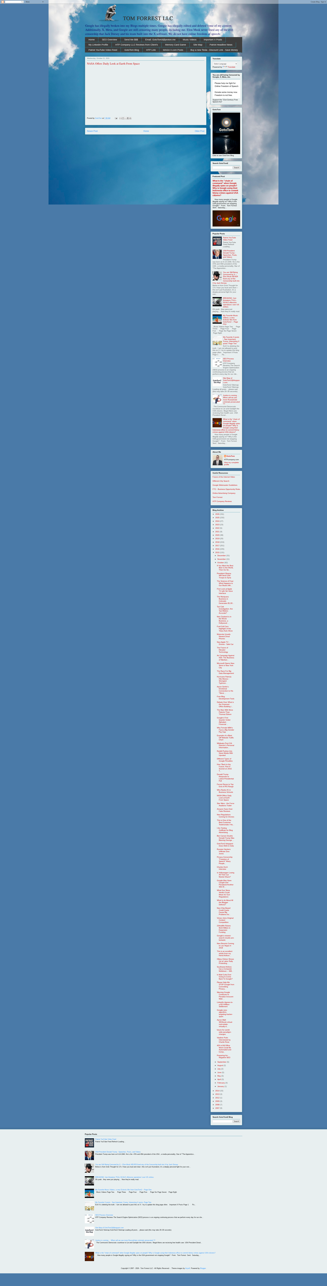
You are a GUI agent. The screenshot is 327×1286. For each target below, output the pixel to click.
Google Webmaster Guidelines (225, 485)
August (220, 1065)
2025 (217, 518)
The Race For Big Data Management (225, 672)
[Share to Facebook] (128, 118)
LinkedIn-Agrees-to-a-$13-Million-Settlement (225, 1004)
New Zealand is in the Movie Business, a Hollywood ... (224, 620)
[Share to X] (125, 118)
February (221, 1083)
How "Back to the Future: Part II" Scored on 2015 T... (224, 767)
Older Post (199, 131)
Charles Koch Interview (222, 868)
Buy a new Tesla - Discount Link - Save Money (214, 50)
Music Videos (189, 39)
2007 (217, 1108)
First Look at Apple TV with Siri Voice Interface (225, 591)
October (220, 563)
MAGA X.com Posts (173, 50)
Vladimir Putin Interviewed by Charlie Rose (224, 1040)
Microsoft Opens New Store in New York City (225, 665)
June (219, 1072)
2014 (217, 1091)
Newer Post (92, 131)
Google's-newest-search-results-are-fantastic (225, 938)
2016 (217, 549)
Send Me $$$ (131, 39)
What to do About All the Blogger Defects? (225, 902)
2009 (217, 1101)
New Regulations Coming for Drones (225, 816)
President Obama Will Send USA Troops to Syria (224, 575)
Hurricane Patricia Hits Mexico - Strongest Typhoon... (224, 680)
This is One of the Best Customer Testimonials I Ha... (225, 822)
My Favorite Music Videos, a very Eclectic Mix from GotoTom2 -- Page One (230, 319)
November (221, 559)
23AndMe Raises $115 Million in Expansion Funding (224, 929)
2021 (217, 532)
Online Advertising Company (224, 493)
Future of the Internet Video (224, 477)
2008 (217, 1105)
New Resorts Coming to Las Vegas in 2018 (225, 945)
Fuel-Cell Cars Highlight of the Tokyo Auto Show (225, 628)
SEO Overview (109, 39)
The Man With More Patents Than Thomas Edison (225, 712)
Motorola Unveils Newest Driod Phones (223, 636)
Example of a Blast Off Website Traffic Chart (225, 737)
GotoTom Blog (131, 50)
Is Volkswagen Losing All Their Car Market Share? (225, 875)
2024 (217, 521)
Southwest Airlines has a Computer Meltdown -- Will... (225, 969)
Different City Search (221, 481)
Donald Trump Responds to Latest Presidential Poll (225, 777)
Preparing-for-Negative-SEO (223, 1056)
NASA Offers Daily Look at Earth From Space (224, 798)
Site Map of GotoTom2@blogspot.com (231, 380)
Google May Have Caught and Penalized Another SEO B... (225, 883)
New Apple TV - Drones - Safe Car (225, 643)
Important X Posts (213, 39)
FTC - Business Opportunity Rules (226, 489)
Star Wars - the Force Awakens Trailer (225, 804)
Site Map (197, 44)
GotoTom (231, 456)
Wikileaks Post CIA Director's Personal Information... (225, 745)
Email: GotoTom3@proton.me (160, 39)
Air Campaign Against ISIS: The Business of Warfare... (225, 657)
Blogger (203, 1268)
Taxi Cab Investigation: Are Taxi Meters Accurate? (225, 610)
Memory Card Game (175, 44)
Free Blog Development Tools (225, 697)
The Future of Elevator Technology (222, 650)
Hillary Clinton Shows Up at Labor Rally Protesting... (225, 961)
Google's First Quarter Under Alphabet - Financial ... (224, 721)
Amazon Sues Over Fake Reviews (225, 810)
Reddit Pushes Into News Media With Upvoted (225, 753)
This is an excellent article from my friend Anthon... (224, 953)
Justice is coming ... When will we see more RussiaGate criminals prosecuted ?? (231, 399)
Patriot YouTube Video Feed (103, 50)
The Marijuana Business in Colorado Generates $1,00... (225, 600)
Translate (231, 67)
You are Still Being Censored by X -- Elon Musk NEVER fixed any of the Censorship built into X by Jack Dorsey (226, 277)
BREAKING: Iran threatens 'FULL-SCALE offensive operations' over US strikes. (231, 302)
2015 (217, 552)
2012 (217, 1098)
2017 (217, 546)
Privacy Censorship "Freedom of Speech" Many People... (224, 860)
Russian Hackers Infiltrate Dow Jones (224, 851)
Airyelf (187, 1268)
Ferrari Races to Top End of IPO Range (225, 785)
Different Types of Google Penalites (225, 760)
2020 (217, 535)
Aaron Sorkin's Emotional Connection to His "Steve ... (225, 690)
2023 (217, 525)
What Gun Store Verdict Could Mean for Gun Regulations (223, 893)
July (219, 1069)
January (220, 1086)
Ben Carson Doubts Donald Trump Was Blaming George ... (225, 838)
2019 (217, 538)
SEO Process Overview (228, 360)
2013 (217, 1094)
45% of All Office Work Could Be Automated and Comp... (224, 1048)
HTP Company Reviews (222, 501)
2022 (217, 528)
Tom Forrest (217, 497)
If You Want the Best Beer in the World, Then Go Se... (225, 568)
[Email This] (120, 118)
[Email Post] (116, 118)
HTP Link (151, 50)
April (219, 1079)
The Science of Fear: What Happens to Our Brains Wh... (225, 583)
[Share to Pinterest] (130, 118)
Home (92, 39)
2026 (217, 514)
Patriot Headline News (221, 44)
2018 (217, 542)
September (222, 1062)
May (219, 1076)
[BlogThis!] (123, 118)
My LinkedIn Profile (98, 44)
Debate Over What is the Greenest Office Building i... (225, 704)
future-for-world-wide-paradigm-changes (224, 1032)
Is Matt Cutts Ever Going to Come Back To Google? (225, 977)
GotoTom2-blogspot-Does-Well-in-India (225, 845)
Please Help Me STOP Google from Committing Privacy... (225, 985)
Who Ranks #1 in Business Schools (225, 791)
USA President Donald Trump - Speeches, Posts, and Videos (230, 254)
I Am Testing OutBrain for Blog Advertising (225, 830)
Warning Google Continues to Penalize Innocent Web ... (225, 995)
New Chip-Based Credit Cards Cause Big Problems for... (224, 911)
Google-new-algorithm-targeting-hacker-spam (225, 1013)
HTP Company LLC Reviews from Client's (136, 44)
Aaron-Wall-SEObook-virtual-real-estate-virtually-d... (225, 1023)
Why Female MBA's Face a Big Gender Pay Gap (225, 730)
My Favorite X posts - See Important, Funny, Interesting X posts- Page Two (231, 340)
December (221, 555)
